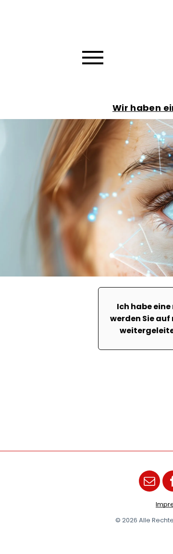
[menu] (93, 57)
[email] (149, 482)
